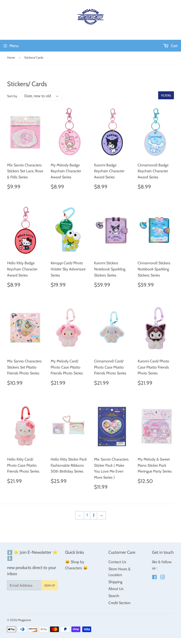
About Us (115, 588)
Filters (166, 95)
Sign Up (49, 585)
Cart (173, 46)
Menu (13, 46)
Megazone (24, 620)
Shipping (115, 582)
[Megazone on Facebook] (154, 577)
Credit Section (119, 603)
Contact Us (117, 562)
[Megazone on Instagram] (162, 577)
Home (11, 57)
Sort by (12, 96)
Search (113, 596)
